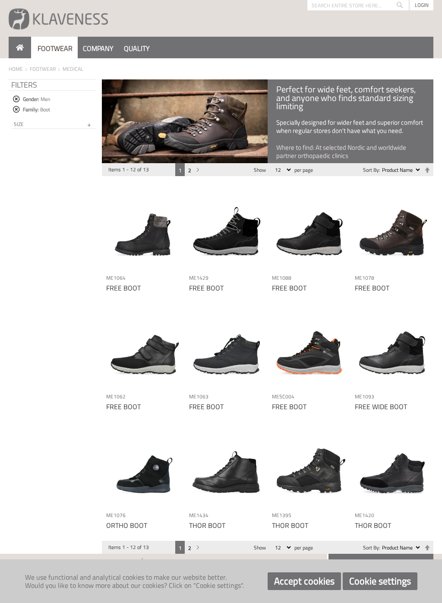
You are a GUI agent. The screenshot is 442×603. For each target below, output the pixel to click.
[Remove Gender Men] (16, 99)
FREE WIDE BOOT (381, 406)
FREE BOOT (123, 288)
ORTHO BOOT (126, 525)
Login (422, 5)
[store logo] (58, 18)
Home (16, 69)
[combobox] (358, 5)
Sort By (371, 170)
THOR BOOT (207, 525)
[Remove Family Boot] (16, 109)
